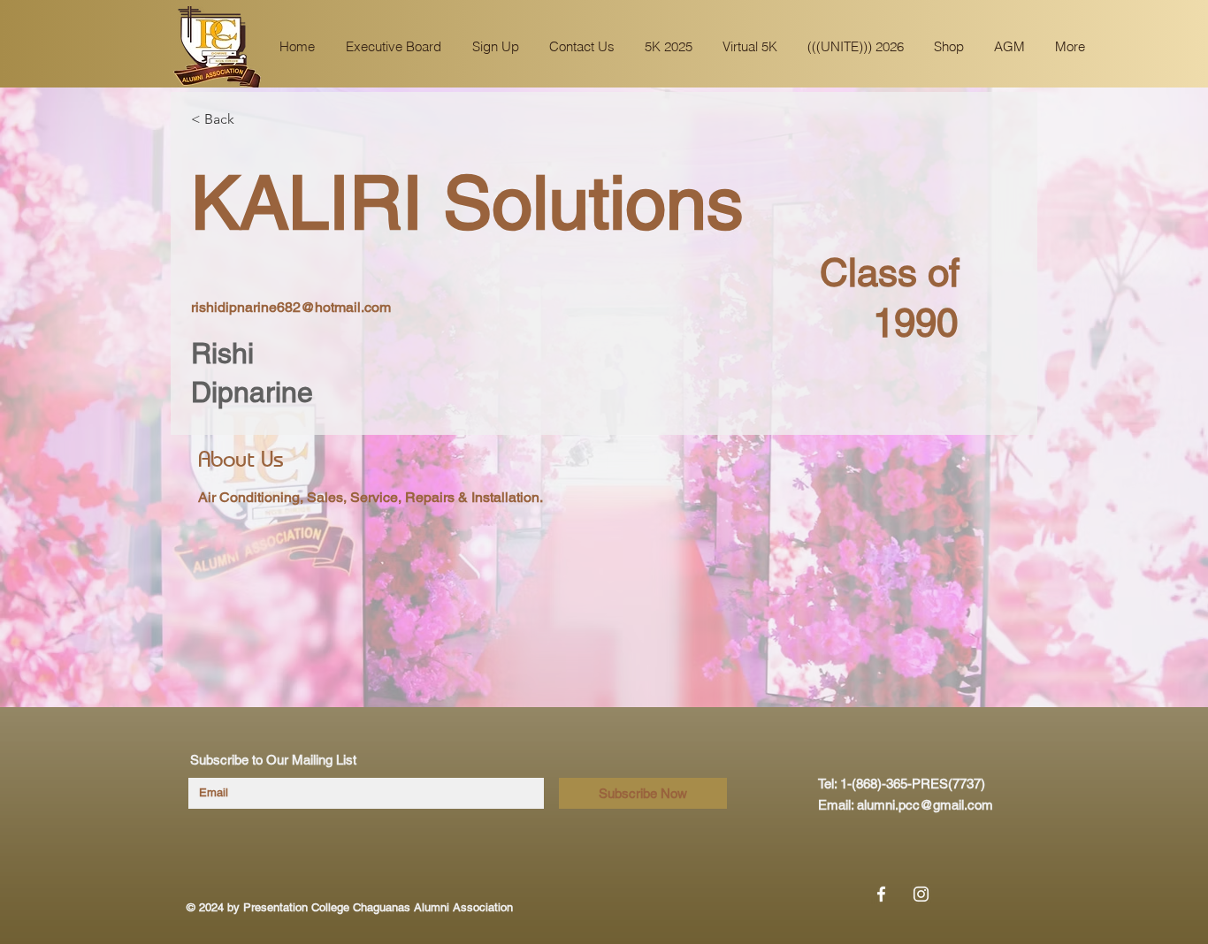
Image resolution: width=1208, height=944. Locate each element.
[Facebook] (881, 894)
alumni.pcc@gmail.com (925, 804)
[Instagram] (921, 894)
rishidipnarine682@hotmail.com (291, 307)
